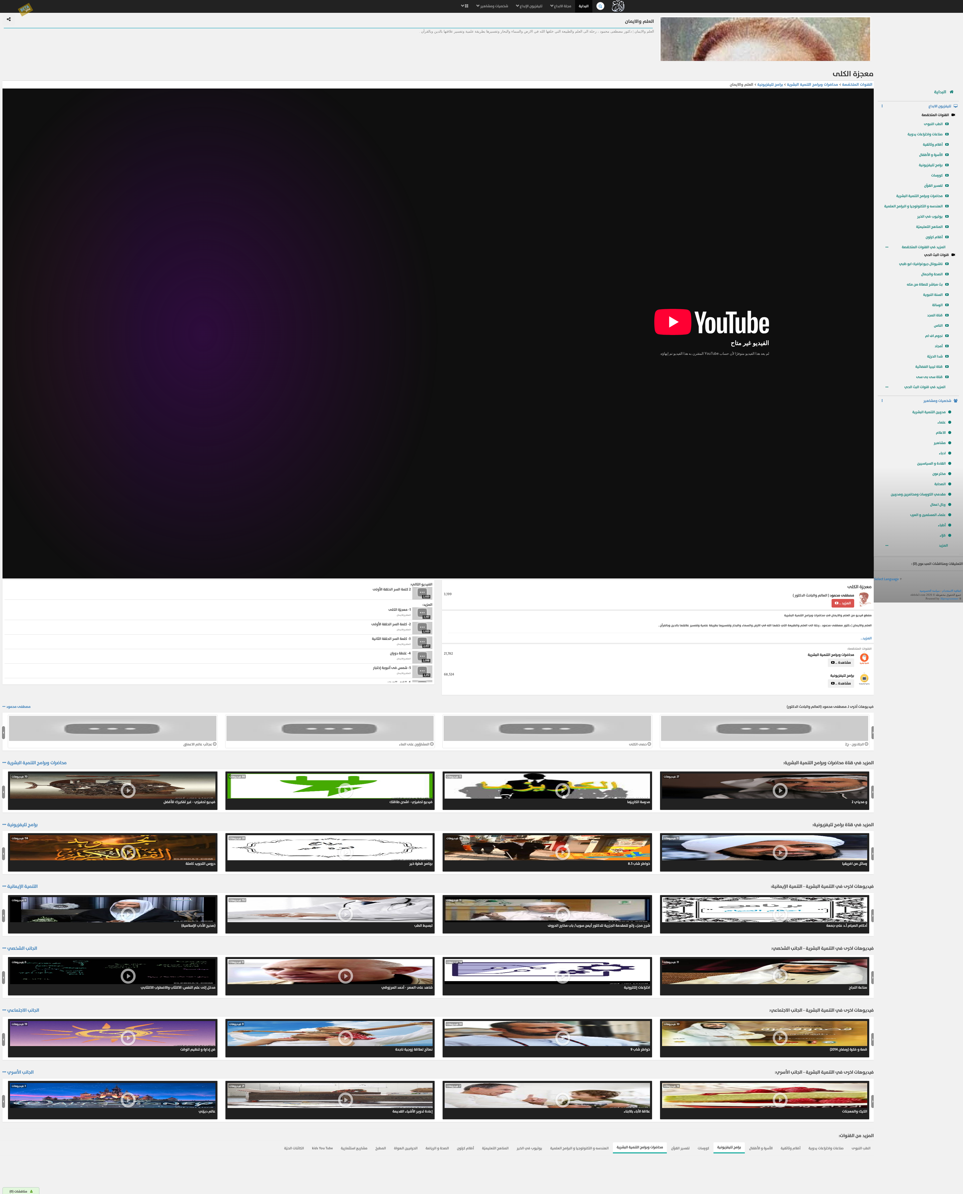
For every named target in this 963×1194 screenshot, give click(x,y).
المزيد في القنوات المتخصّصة (924, 247)
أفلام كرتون (934, 237)
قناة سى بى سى (929, 377)
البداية (584, 6)
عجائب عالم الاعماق (198, 744)
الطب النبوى (933, 124)
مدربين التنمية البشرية (929, 412)
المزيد (944, 545)
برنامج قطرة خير (331, 851)
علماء (941, 422)
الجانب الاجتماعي (23, 1010)
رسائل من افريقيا (765, 851)
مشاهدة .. (843, 662)
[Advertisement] (918, 49)
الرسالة (937, 305)
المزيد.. (866, 638)
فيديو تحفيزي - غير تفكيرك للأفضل (113, 789)
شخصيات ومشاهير (493, 6)
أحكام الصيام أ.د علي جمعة (765, 913)
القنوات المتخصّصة (935, 115)
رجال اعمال (938, 504)
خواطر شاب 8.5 (548, 851)
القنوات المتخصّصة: (859, 648)
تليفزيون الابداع (940, 106)
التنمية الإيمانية (22, 886)
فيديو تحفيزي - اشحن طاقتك (331, 789)
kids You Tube (322, 1148)
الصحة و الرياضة (437, 1148)
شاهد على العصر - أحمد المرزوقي (331, 975)
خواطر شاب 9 (548, 1037)
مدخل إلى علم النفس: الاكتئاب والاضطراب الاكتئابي (113, 975)
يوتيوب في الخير (930, 216)
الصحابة (940, 484)
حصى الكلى (638, 744)
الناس (938, 325)
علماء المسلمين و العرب (928, 515)
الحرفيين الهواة (406, 1148)
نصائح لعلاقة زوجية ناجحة (331, 1037)
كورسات (937, 175)
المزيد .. (844, 603)
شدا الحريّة (935, 356)
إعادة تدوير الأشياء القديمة (331, 1099)
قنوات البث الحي (936, 255)
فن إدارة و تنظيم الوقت (113, 1037)
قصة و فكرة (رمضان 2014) (765, 1037)
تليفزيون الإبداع (530, 6)
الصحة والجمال (932, 274)
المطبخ (380, 1148)
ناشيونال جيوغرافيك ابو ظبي (921, 264)
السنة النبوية (933, 295)
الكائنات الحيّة (294, 1148)
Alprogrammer (949, 598)
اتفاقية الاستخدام (951, 590)
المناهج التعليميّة (929, 227)
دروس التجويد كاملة (113, 851)
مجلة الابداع (562, 6)
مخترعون (939, 474)
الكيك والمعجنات (765, 1099)
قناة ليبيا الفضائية (929, 367)
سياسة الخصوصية (930, 590)
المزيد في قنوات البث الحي (925, 387)
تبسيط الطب (331, 913)
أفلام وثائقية (933, 144)
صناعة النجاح (765, 975)
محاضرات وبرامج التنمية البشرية (919, 196)
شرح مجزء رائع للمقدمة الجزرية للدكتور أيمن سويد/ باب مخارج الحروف (548, 913)
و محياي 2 (765, 789)
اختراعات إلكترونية (548, 975)
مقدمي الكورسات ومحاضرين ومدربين (918, 494)
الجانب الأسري (20, 1072)
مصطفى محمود (842, 595)
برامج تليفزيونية (931, 165)
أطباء (942, 525)
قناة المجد (935, 315)
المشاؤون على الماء (414, 744)
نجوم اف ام (934, 336)
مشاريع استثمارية (354, 1148)
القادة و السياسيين (931, 463)
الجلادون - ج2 (855, 744)
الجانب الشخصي (22, 948)
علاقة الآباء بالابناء (548, 1099)
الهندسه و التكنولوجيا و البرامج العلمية (913, 206)
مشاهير (940, 443)
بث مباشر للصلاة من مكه (925, 284)
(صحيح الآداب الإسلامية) (113, 913)
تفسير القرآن (933, 186)
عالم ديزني (113, 1099)
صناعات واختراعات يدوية (925, 134)
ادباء (942, 453)
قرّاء (943, 535)
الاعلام (941, 433)
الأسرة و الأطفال (931, 155)
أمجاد (939, 346)
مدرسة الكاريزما (548, 789)
